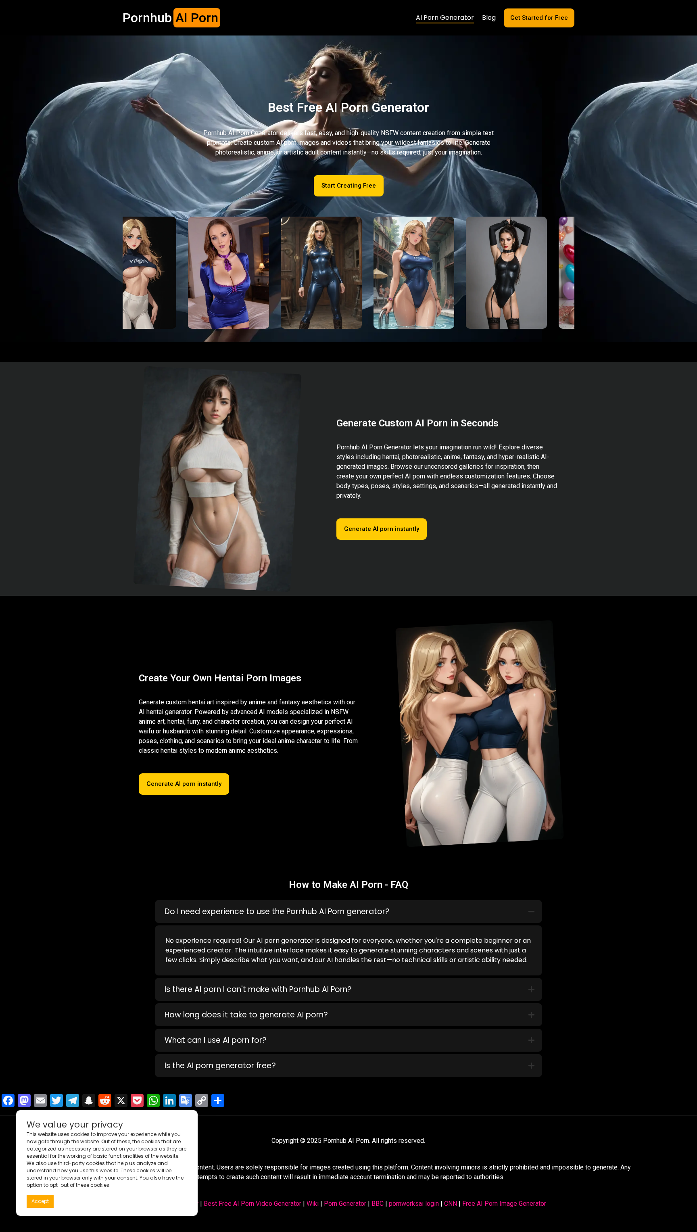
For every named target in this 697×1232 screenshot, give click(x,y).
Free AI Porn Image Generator (504, 1203)
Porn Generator (345, 1203)
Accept (40, 1201)
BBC (377, 1203)
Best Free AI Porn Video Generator (252, 1203)
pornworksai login (414, 1203)
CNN (450, 1203)
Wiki (313, 1203)
